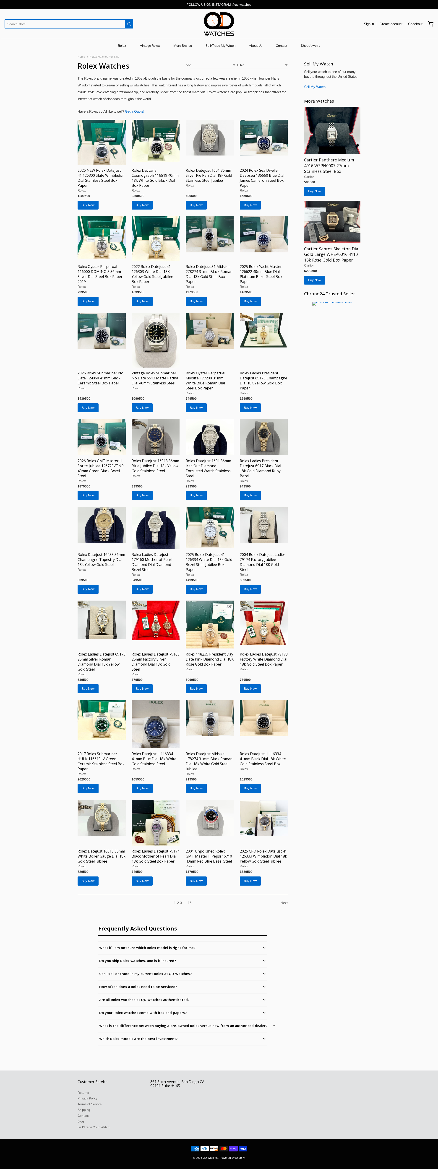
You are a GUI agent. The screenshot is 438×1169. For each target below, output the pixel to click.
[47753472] (102, 237)
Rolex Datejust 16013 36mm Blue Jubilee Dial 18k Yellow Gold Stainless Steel (155, 465)
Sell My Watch (315, 87)
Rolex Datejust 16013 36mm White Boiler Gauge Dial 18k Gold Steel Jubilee (101, 856)
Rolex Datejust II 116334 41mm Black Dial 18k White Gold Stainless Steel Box (263, 758)
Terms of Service (90, 1104)
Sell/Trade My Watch (220, 46)
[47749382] (264, 437)
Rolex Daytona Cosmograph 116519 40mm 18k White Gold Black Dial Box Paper (155, 178)
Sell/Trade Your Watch (94, 1127)
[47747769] (210, 718)
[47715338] (102, 142)
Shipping (84, 1110)
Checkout (415, 24)
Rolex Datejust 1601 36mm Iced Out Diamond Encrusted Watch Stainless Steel (208, 468)
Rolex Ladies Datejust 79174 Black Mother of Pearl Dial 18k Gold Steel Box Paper (156, 856)
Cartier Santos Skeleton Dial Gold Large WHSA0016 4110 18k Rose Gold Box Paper (331, 254)
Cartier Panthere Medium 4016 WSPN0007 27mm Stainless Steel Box (329, 165)
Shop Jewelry (310, 46)
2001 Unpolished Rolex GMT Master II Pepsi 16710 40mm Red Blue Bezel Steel (209, 856)
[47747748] (156, 823)
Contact (281, 46)
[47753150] (264, 330)
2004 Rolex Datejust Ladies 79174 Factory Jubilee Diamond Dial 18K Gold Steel (263, 562)
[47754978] (210, 138)
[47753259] (210, 331)
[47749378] (156, 528)
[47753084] (102, 437)
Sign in (369, 24)
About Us (255, 46)
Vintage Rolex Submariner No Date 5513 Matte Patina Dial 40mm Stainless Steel (155, 378)
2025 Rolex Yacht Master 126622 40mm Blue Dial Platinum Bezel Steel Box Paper (261, 274)
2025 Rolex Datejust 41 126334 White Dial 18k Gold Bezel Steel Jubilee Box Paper (209, 562)
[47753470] (210, 234)
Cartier (309, 177)
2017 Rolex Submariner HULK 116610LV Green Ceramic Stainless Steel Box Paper (101, 761)
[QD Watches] (219, 23)
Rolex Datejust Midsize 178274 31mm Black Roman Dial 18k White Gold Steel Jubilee (209, 761)
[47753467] (264, 234)
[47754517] (264, 138)
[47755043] (156, 141)
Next (284, 903)
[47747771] (102, 720)
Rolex (122, 46)
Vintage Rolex (150, 46)
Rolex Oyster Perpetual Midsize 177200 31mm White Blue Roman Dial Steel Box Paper (205, 381)
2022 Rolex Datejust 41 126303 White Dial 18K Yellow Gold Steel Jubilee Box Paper (152, 274)
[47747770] (264, 623)
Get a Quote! (134, 111)
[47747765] (102, 818)
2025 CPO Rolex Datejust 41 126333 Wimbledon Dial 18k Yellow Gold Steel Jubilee (263, 856)
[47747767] (264, 718)
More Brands (182, 46)
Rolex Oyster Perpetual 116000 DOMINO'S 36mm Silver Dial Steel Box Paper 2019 (100, 274)
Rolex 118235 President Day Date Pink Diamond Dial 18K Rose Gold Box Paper (210, 659)
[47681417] (332, 222)
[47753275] (156, 340)
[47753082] (156, 437)
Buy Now (88, 205)
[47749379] (102, 525)
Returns (83, 1092)
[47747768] (156, 724)
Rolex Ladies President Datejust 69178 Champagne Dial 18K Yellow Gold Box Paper (263, 381)
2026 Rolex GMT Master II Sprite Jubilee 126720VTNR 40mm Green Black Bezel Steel (101, 468)
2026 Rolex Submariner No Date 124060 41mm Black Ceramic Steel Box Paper (100, 378)
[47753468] (102, 331)
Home (81, 56)
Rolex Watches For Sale (104, 56)
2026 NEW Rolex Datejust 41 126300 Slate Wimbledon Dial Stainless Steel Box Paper (101, 178)
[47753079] (210, 437)
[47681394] (332, 130)
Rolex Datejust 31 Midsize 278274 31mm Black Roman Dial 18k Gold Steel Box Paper (209, 274)
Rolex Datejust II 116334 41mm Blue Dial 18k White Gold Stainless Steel (154, 758)
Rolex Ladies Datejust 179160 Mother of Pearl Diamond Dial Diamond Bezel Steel (152, 562)
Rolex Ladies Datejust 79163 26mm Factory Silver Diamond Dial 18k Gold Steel (156, 662)
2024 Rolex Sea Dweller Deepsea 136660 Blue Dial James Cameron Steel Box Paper (262, 178)
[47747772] (210, 624)
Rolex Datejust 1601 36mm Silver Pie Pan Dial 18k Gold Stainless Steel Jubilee (209, 175)
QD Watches (210, 1157)
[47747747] (264, 818)
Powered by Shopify (232, 1157)
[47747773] (102, 620)
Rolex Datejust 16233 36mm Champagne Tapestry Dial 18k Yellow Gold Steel (101, 559)
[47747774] (156, 620)
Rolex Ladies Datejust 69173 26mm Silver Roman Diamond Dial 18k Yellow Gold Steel (101, 662)
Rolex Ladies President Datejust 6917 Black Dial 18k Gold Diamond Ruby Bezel (260, 468)
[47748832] (264, 525)
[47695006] (210, 527)
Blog (81, 1121)
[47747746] (210, 818)
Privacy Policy (87, 1098)
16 (189, 903)
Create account (391, 24)
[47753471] (156, 238)
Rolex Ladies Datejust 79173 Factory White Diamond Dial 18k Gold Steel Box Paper (264, 659)
